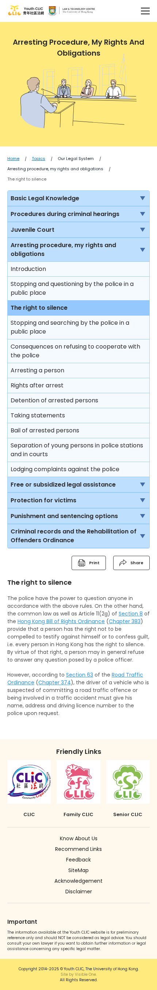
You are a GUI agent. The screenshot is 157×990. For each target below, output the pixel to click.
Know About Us (78, 838)
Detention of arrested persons (54, 400)
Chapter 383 (125, 621)
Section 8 (131, 613)
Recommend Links (78, 849)
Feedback (78, 859)
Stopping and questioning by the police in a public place (72, 288)
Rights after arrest (37, 385)
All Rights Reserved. (78, 977)
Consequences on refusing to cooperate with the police (75, 351)
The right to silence (26, 179)
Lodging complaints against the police (65, 469)
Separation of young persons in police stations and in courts (77, 449)
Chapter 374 (54, 682)
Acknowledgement (78, 881)
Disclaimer (78, 891)
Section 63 (79, 674)
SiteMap (78, 870)
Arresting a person (37, 370)
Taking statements (38, 415)
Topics (38, 158)
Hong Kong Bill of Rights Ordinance (61, 621)
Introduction (28, 269)
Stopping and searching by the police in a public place (70, 327)
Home (13, 158)
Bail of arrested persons (45, 430)
